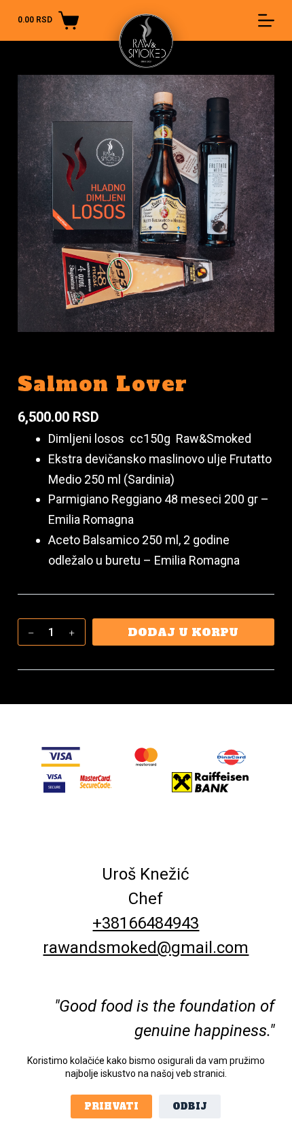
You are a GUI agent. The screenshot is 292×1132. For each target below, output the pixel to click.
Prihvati (111, 1106)
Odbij (189, 1106)
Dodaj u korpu (183, 632)
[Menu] (266, 20)
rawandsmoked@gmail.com (146, 947)
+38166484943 (145, 923)
